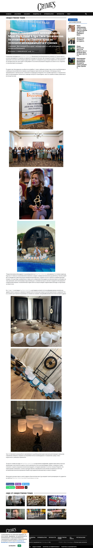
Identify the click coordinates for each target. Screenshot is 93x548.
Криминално (49, 14)
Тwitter (27, 484)
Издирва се (37, 14)
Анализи (17, 14)
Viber (19, 484)
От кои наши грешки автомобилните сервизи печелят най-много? (56, 515)
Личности (60, 14)
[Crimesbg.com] (11, 530)
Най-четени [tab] (73, 19)
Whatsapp (11, 487)
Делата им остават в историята (80, 39)
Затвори (12, 546)
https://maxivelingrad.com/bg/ (31, 478)
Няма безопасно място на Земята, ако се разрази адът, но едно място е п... (82, 50)
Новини (8, 14)
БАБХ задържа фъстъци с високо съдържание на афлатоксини (34, 502)
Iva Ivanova (12, 51)
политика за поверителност (18, 542)
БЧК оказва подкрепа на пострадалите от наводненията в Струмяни (14, 515)
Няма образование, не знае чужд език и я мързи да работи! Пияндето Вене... (82, 30)
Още (68, 14)
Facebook (11, 484)
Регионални (80, 537)
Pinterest (20, 487)
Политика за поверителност (51, 546)
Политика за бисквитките (69, 546)
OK (19, 546)
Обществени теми (15, 18)
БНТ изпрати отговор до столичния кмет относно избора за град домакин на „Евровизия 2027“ (56, 501)
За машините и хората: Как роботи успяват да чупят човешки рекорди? (36, 515)
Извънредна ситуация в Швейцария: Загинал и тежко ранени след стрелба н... (82, 63)
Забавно (27, 14)
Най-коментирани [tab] (75, 22)
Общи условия (36, 546)
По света (72, 538)
